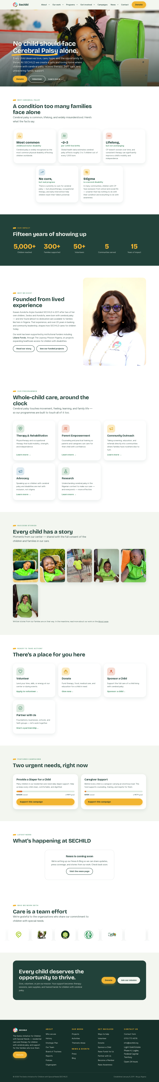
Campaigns (102, 5)
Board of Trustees (53, 1051)
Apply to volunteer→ (27, 691)
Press (74, 1054)
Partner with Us (104, 1056)
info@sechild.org (131, 1043)
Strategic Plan (52, 1043)
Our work (56, 5)
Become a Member (106, 1060)
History (49, 1038)
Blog (74, 1058)
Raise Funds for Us (106, 1051)
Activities (76, 1038)
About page (103, 621)
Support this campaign (31, 802)
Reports (49, 1056)
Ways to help (103, 1034)
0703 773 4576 (130, 1038)
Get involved (86, 5)
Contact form (130, 1034)
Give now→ (67, 691)
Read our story (23, 348)
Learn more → (55, 79)
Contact (125, 5)
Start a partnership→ (27, 728)
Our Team (50, 1047)
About (44, 5)
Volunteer (37, 79)
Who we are (51, 1034)
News (113, 5)
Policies (49, 1060)
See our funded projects (52, 348)
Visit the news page (79, 871)
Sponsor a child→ (116, 691)
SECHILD (23, 1030)
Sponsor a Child (104, 1047)
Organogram (51, 1065)
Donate (139, 4)
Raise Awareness (105, 1065)
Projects (75, 1034)
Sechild (23, 4)
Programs (70, 5)
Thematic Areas (78, 1043)
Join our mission (129, 980)
